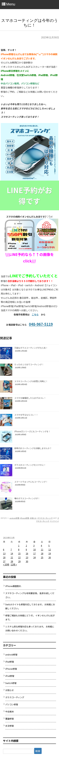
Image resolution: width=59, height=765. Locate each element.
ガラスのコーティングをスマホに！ (30, 464)
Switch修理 (10, 683)
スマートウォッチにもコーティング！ (31, 481)
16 (27, 553)
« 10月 (6, 564)
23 (27, 557)
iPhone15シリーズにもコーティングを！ (32, 431)
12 (49, 549)
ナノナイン (54, 521)
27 (4, 561)
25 (42, 557)
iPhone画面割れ (13, 586)
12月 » (14, 564)
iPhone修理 (24, 518)
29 (19, 561)
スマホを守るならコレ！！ (26, 414)
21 (12, 557)
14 (12, 553)
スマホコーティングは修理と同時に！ (31, 381)
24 (34, 557)
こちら (35, 314)
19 (49, 553)
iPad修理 (9, 661)
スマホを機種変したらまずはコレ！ (30, 398)
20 (4, 557)
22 (19, 557)
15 (19, 553)
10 (34, 549)
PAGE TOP (54, 738)
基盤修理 (9, 718)
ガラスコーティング (44, 518)
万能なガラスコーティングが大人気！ (31, 347)
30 (27, 561)
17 (34, 553)
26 (49, 557)
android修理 (14, 518)
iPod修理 (9, 675)
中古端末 (9, 711)
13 (4, 553)
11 (42, 549)
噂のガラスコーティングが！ (27, 498)
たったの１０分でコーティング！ (29, 364)
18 (42, 553)
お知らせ (33, 518)
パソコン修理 (11, 704)
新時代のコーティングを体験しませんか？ (33, 448)
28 (12, 561)
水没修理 (9, 725)
